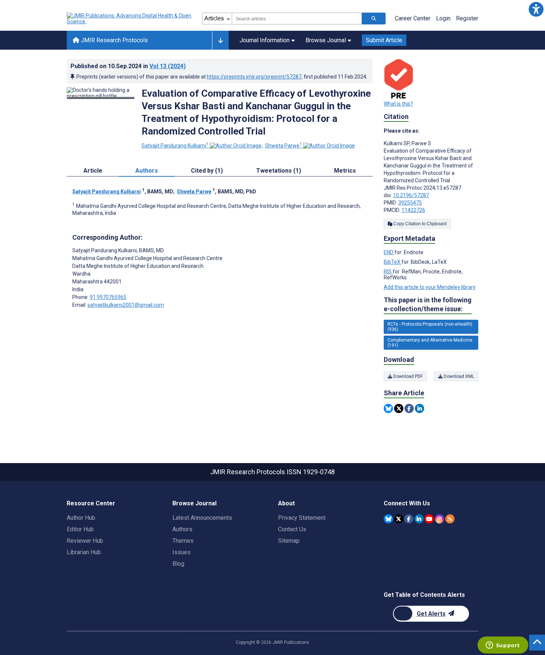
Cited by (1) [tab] (207, 170)
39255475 (410, 203)
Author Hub (81, 517)
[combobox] (297, 18)
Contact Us (292, 529)
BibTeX (393, 262)
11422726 (413, 210)
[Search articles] (374, 18)
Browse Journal (325, 40)
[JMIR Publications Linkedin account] (419, 518)
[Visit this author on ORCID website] (235, 146)
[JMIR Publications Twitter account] (398, 518)
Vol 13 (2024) (167, 66)
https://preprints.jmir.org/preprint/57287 (254, 77)
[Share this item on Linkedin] (419, 408)
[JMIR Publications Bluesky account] (388, 518)
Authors (182, 529)
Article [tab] (92, 170)
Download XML (458, 376)
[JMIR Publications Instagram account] (439, 518)
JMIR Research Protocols (113, 40)
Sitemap (289, 540)
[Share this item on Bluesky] (388, 408)
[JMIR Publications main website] (130, 18)
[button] (536, 9)
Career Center (412, 18)
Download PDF (407, 376)
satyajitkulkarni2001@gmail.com (125, 305)
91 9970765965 (108, 297)
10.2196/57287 (411, 195)
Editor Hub (80, 529)
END (389, 252)
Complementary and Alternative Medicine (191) (429, 343)
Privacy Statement (302, 517)
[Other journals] (220, 40)
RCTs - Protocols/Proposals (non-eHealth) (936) (429, 327)
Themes (183, 540)
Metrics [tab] (345, 170)
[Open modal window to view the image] (100, 98)
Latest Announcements (202, 517)
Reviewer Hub (85, 540)
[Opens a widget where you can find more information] (502, 645)
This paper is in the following (428, 304)
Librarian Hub (84, 552)
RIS (388, 272)
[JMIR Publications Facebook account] (408, 518)
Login (443, 18)
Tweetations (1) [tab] (278, 170)
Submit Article (384, 40)
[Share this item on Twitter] (398, 408)
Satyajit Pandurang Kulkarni (175, 146)
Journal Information (265, 40)
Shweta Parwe (283, 146)
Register (467, 18)
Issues (181, 552)
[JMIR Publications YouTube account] (429, 518)
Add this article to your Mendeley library (430, 287)
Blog (178, 563)
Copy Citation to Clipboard (419, 223)
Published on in (128, 66)
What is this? (398, 104)
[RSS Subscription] (450, 518)
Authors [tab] (146, 170)
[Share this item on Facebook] (409, 408)
